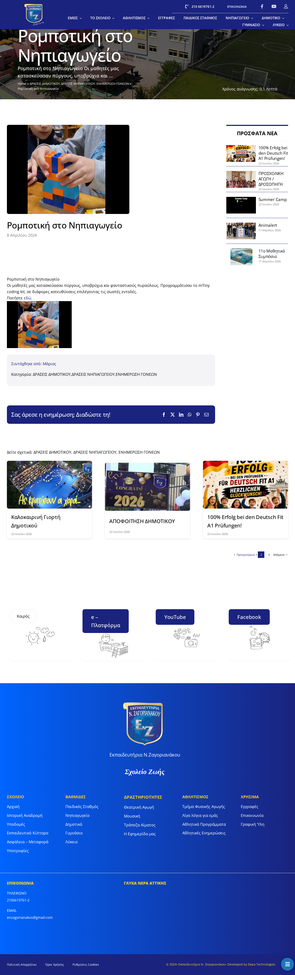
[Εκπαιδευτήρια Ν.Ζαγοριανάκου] (34, 5)
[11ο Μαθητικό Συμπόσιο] (241, 250)
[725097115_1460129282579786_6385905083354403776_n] (241, 147)
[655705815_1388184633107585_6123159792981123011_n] (241, 224)
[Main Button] (287, 964)
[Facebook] (164, 414)
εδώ (27, 297)
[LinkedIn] (181, 414)
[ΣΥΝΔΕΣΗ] (286, 6)
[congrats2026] (147, 464)
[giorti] (49, 462)
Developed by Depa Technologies (251, 964)
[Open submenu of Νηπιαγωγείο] (251, 18)
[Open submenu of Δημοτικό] (282, 18)
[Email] (206, 414)
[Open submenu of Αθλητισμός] (147, 18)
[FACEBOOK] (262, 6)
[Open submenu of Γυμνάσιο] (262, 25)
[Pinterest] (197, 414)
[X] (172, 414)
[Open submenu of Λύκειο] (287, 25)
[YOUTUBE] (274, 6)
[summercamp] (241, 198)
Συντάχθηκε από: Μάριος (33, 363)
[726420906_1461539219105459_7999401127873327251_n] (241, 172)
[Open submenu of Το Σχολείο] (112, 18)
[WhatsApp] (189, 414)
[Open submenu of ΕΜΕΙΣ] (80, 18)
